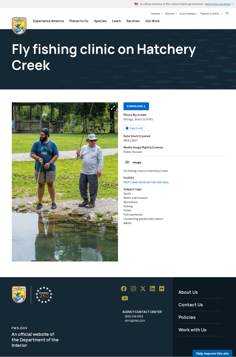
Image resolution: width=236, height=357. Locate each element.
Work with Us (192, 330)
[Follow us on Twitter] (144, 289)
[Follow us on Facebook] (125, 289)
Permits (170, 13)
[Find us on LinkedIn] (154, 289)
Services (133, 21)
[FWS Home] (19, 26)
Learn (116, 21)
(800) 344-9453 (134, 316)
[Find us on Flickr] (163, 289)
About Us (188, 292)
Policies (187, 317)
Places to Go (78, 21)
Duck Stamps (188, 13)
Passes (155, 13)
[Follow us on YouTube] (126, 298)
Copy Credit (136, 128)
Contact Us (190, 304)
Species (100, 21)
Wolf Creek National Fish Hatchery (146, 182)
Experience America (48, 21)
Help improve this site (212, 353)
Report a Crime (210, 13)
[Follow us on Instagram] (134, 289)
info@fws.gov (135, 321)
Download (135, 106)
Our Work (152, 21)
